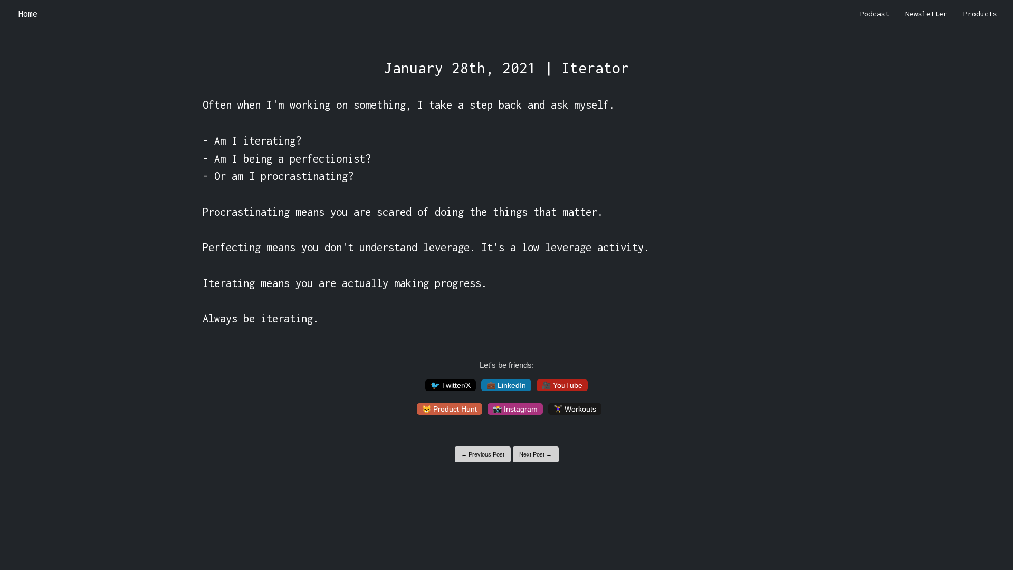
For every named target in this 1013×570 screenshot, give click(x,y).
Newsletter (926, 14)
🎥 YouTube (562, 385)
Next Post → (535, 454)
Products (980, 14)
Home (27, 13)
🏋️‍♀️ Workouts (574, 409)
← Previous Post (482, 454)
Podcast (875, 14)
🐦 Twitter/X (451, 385)
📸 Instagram (515, 409)
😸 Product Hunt (449, 409)
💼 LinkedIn (506, 385)
